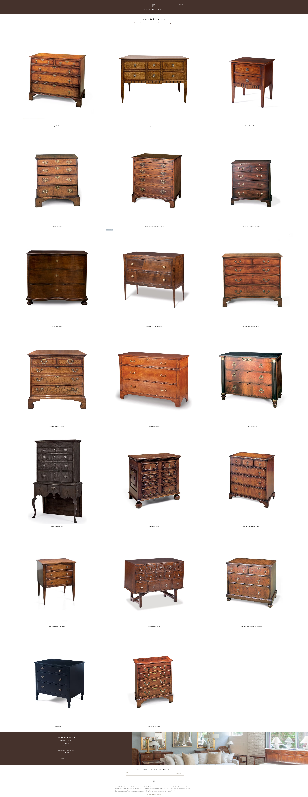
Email (127, 772)
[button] (138, 9)
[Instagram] (154, 782)
